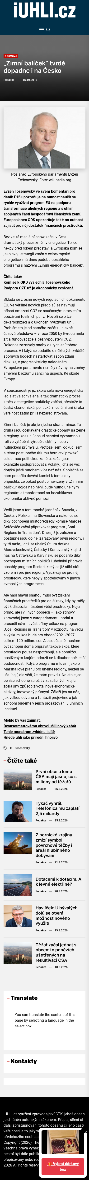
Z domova (11, 56)
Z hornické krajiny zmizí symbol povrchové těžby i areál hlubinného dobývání (54, 845)
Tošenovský (22, 748)
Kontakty (24, 1061)
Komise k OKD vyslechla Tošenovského (37, 282)
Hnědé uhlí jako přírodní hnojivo (31, 737)
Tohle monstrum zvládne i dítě (29, 731)
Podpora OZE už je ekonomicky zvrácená (39, 288)
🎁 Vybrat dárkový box (63, 1167)
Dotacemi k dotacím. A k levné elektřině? (58, 882)
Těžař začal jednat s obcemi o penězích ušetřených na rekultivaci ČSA (56, 952)
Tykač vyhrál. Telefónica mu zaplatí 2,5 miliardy (58, 808)
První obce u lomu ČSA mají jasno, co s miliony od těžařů (56, 776)
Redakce (9, 80)
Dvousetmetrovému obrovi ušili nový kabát (40, 726)
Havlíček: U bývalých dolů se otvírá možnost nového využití (57, 915)
